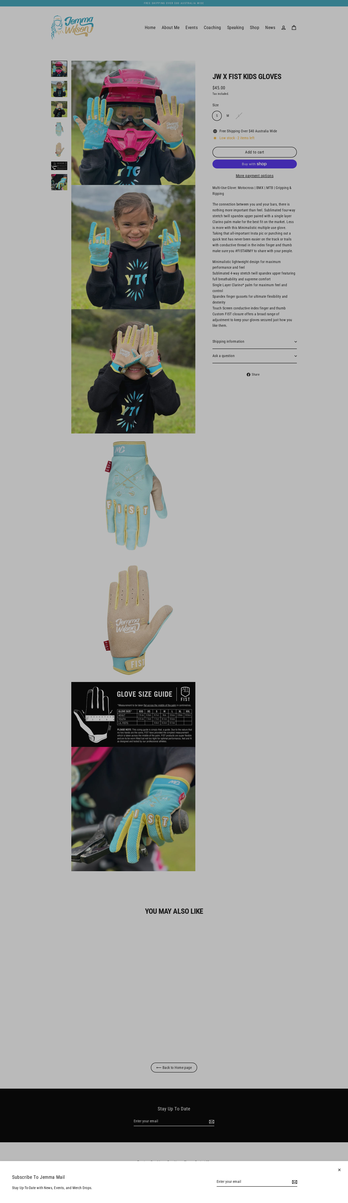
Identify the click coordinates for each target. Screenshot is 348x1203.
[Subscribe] (294, 1182)
